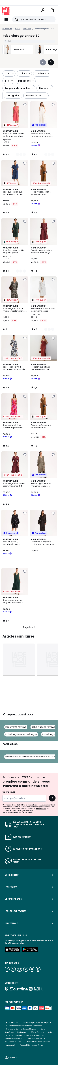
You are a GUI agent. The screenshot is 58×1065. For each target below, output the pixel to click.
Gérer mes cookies (34, 1038)
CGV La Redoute (11, 1022)
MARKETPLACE (11, 923)
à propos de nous (13, 899)
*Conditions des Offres (13, 1042)
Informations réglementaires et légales (20, 1029)
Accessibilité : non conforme (31, 1045)
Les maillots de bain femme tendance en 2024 (30, 756)
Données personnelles (13, 1038)
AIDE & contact (12, 875)
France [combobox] (11, 1057)
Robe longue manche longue (21, 734)
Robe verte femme (15, 726)
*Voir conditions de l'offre (13, 805)
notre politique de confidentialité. (17, 812)
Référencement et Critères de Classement (25, 1026)
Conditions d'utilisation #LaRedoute (29, 1035)
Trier (7, 73)
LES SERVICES (11, 887)
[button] (52, 10)
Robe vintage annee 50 (44, 29)
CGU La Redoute (37, 1032)
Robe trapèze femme (43, 726)
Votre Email (8, 791)
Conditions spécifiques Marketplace (36, 1022)
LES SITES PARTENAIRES (15, 911)
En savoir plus (17, 943)
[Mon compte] (43, 10)
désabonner (41, 808)
